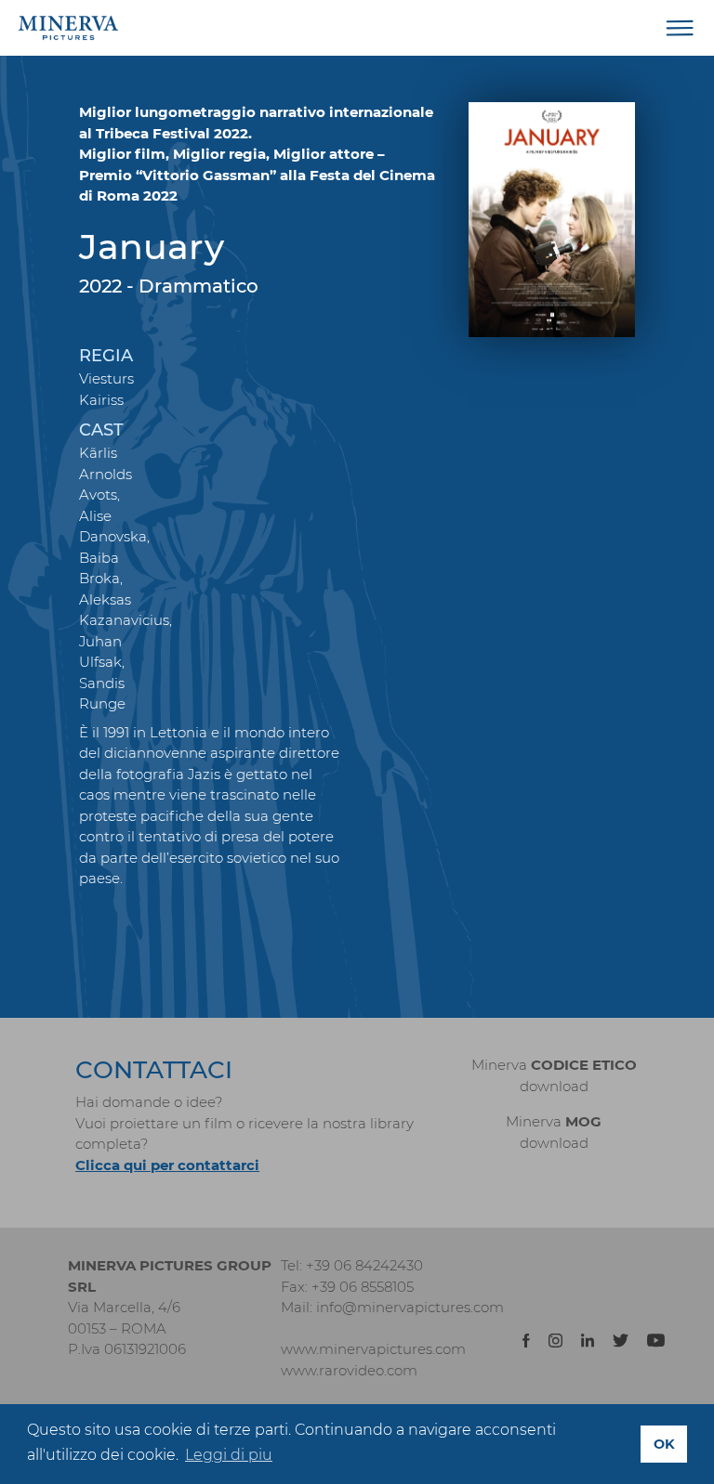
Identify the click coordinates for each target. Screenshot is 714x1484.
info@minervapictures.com (410, 1307)
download (554, 1086)
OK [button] (664, 1444)
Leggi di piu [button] (228, 1455)
